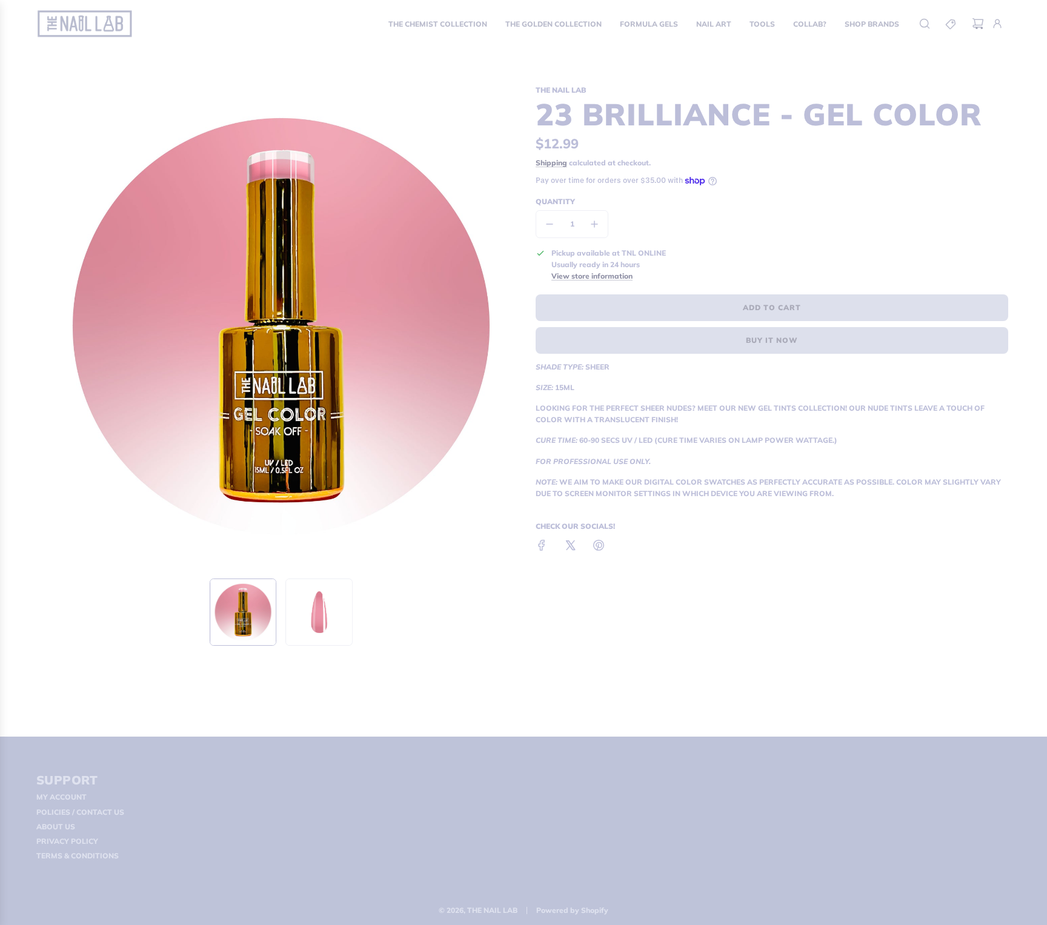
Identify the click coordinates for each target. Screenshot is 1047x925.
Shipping (551, 162)
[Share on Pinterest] (598, 547)
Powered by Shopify (572, 910)
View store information (592, 275)
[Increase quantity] (594, 224)
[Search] (924, 23)
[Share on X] (570, 547)
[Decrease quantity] (549, 224)
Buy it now (772, 340)
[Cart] (978, 23)
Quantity (555, 201)
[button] (48, 326)
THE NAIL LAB (561, 89)
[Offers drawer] (951, 23)
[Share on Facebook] (541, 547)
